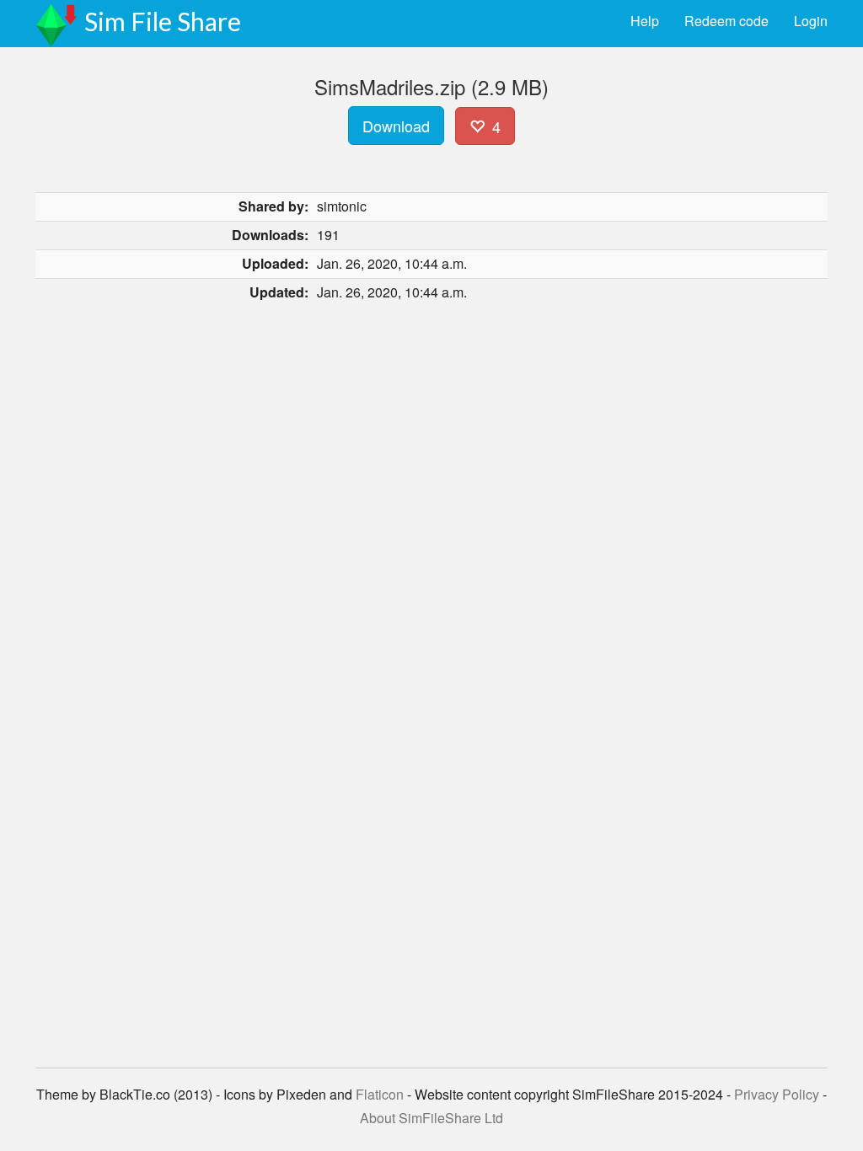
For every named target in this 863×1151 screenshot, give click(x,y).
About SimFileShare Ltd (431, 1117)
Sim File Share (162, 21)
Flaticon (380, 1094)
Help (644, 20)
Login (811, 20)
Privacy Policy (776, 1094)
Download (396, 126)
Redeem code (726, 20)
